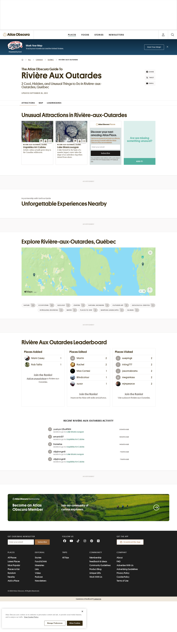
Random (12, 573)
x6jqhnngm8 (59, 452)
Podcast (39, 577)
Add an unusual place (36, 379)
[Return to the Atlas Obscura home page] (17, 34)
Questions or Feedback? (88, 599)
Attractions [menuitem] (28, 103)
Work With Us (95, 577)
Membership (95, 558)
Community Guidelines (100, 565)
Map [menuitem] (41, 103)
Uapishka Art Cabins (75, 439)
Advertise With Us (125, 565)
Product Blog (95, 569)
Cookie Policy (123, 577)
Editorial (40, 552)
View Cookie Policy (31, 617)
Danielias (57, 444)
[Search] (172, 34)
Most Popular (14, 565)
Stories (38, 558)
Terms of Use (122, 581)
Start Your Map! (154, 47)
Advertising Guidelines (127, 569)
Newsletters (40, 581)
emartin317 (58, 437)
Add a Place (13, 581)
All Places (12, 558)
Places (11, 552)
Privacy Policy (106, 159)
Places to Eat (14, 569)
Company (122, 552)
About (120, 558)
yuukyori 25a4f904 (62, 429)
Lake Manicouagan (75, 432)
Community (95, 552)
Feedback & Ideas (98, 561)
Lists (37, 569)
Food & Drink (41, 561)
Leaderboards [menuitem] (54, 103)
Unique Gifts (95, 573)
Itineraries (39, 565)
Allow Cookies (74, 623)
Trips (64, 552)
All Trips (65, 558)
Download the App (132, 542)
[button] (41, 141)
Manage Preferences (54, 623)
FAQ (118, 561)
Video (38, 573)
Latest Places (14, 561)
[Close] (82, 611)
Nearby (11, 577)
